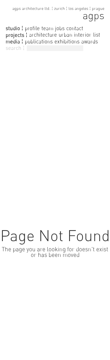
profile (32, 28)
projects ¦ (16, 35)
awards (89, 41)
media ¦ (14, 41)
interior (82, 35)
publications (39, 41)
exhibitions (67, 41)
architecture (43, 35)
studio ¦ (14, 28)
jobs (60, 28)
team (47, 28)
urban (65, 35)
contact (74, 28)
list (96, 35)
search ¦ (15, 48)
